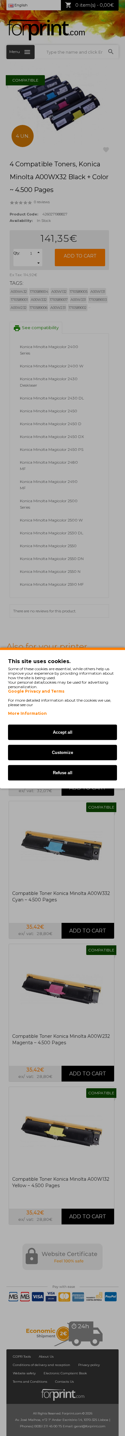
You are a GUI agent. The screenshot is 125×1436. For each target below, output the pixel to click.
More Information (27, 713)
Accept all (62, 732)
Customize (62, 752)
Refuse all (62, 772)
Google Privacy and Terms (36, 691)
